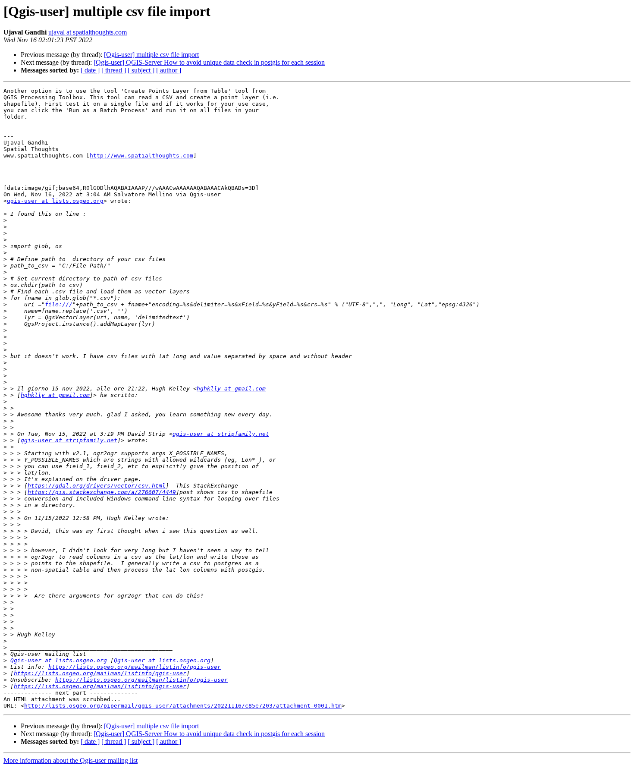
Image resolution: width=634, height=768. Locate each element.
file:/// (58, 304)
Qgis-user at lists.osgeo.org (58, 660)
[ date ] (90, 70)
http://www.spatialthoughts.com (141, 155)
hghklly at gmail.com (231, 388)
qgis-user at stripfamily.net (221, 434)
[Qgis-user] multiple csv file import (151, 54)
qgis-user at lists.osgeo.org (55, 201)
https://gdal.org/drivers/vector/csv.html (97, 485)
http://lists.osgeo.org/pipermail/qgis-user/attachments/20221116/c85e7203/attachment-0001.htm (183, 705)
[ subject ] (141, 70)
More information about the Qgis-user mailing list (70, 760)
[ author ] (168, 70)
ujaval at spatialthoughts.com (87, 32)
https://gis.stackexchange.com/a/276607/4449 (102, 492)
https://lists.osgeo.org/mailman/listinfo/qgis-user (134, 667)
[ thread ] (113, 70)
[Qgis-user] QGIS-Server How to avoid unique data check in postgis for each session (209, 62)
